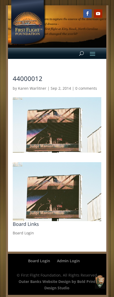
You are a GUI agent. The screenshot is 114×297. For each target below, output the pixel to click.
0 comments (86, 88)
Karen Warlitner (32, 88)
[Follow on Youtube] (98, 13)
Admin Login (68, 260)
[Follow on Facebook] (87, 13)
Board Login (23, 232)
